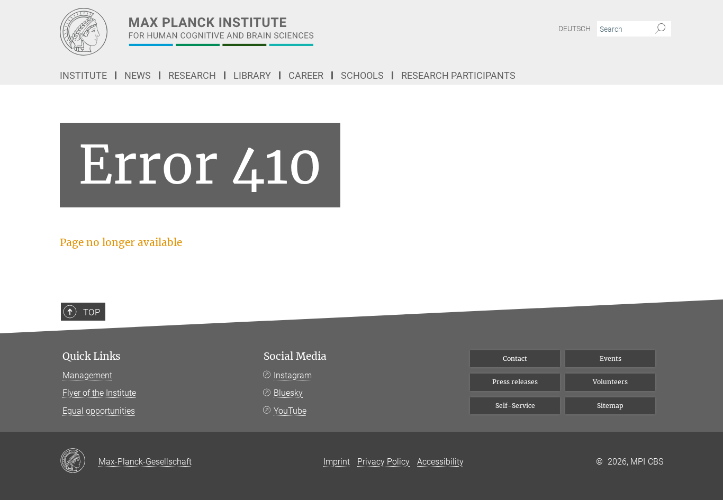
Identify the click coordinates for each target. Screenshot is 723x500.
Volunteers (610, 382)
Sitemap (610, 406)
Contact (515, 358)
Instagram (293, 375)
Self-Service (515, 406)
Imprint (336, 462)
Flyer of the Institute (99, 393)
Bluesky (288, 393)
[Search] (660, 29)
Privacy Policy (383, 462)
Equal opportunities (98, 411)
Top (91, 312)
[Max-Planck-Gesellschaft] (79, 461)
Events (610, 358)
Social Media (295, 356)
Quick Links (91, 356)
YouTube (290, 411)
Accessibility (440, 462)
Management (87, 375)
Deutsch (574, 28)
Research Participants (458, 75)
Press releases (515, 382)
